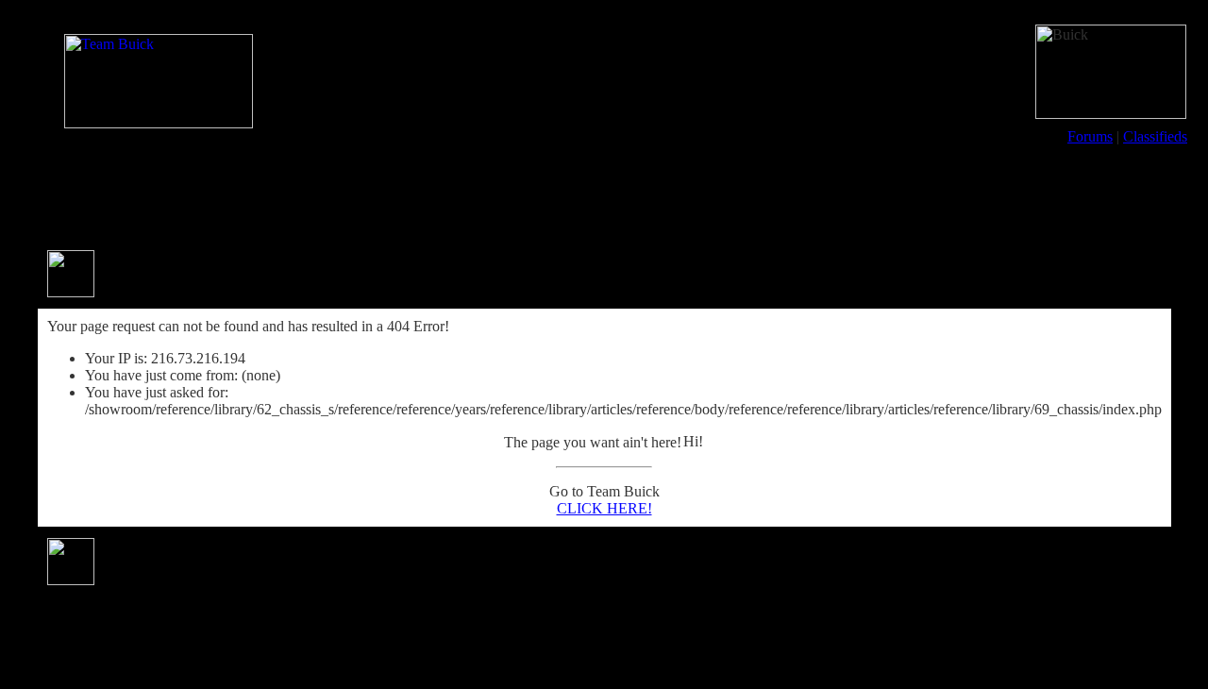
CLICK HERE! (604, 508)
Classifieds (1155, 136)
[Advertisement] (604, 196)
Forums (1090, 136)
